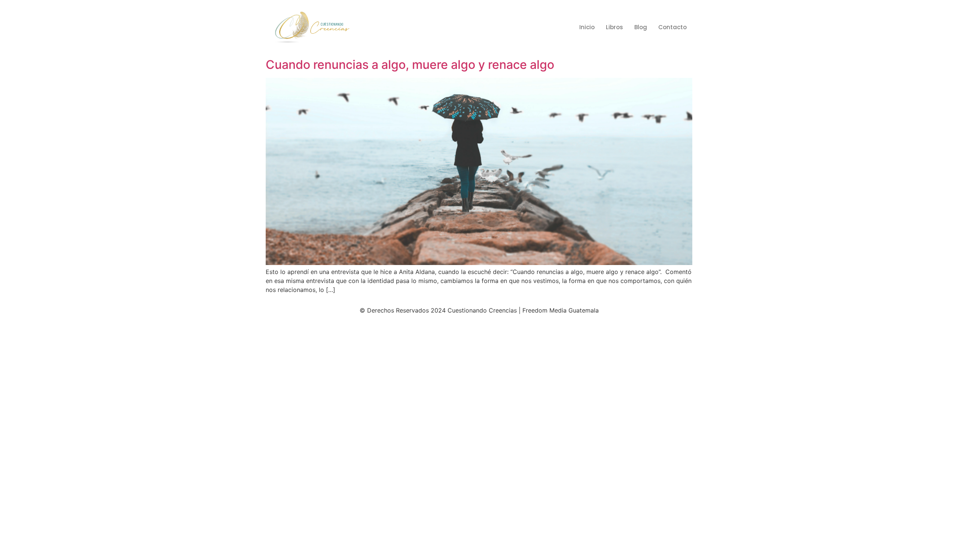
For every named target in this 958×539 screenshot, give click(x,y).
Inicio (587, 27)
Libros (614, 27)
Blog (640, 27)
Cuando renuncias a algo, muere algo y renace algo (410, 64)
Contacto (672, 27)
